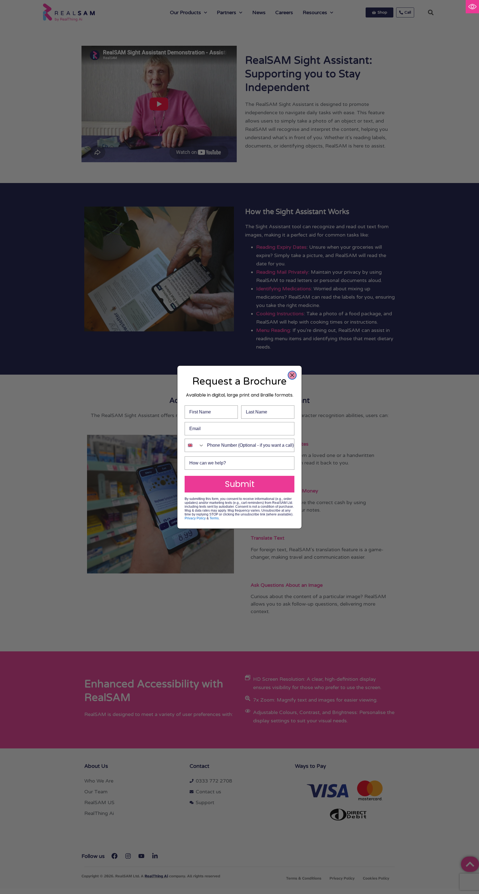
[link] (472, 6)
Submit (239, 484)
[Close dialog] (292, 375)
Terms (214, 518)
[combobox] (194, 445)
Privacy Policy (195, 518)
